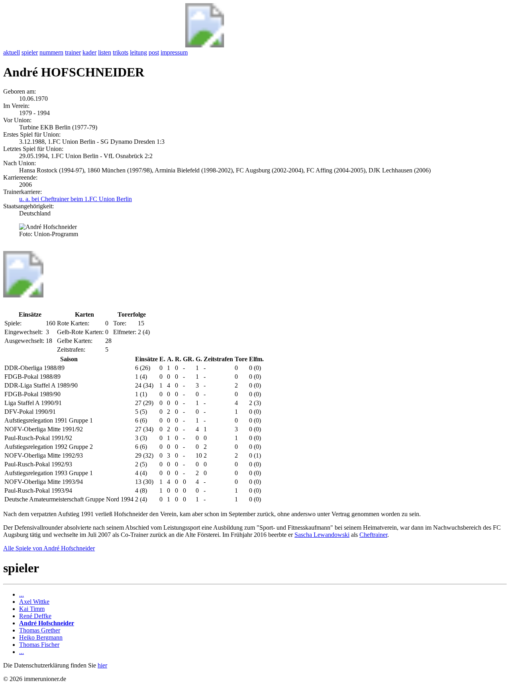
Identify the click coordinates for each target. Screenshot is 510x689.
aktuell (11, 52)
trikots (120, 52)
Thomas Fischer (39, 644)
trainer (73, 52)
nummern (51, 52)
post (154, 52)
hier (102, 665)
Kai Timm (32, 608)
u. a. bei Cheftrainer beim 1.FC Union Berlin (75, 199)
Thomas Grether (39, 630)
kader (89, 52)
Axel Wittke (34, 601)
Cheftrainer (373, 534)
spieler (30, 52)
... (21, 594)
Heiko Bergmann (41, 637)
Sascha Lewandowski (321, 534)
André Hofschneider (46, 623)
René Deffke (35, 616)
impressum (174, 52)
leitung (138, 52)
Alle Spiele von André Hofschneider (49, 548)
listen (104, 52)
